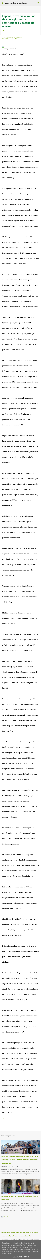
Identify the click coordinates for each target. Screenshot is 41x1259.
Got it (26, 1257)
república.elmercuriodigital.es (16, 3)
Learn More (17, 1257)
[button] (3, 31)
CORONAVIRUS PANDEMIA (12, 38)
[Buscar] (38, 3)
